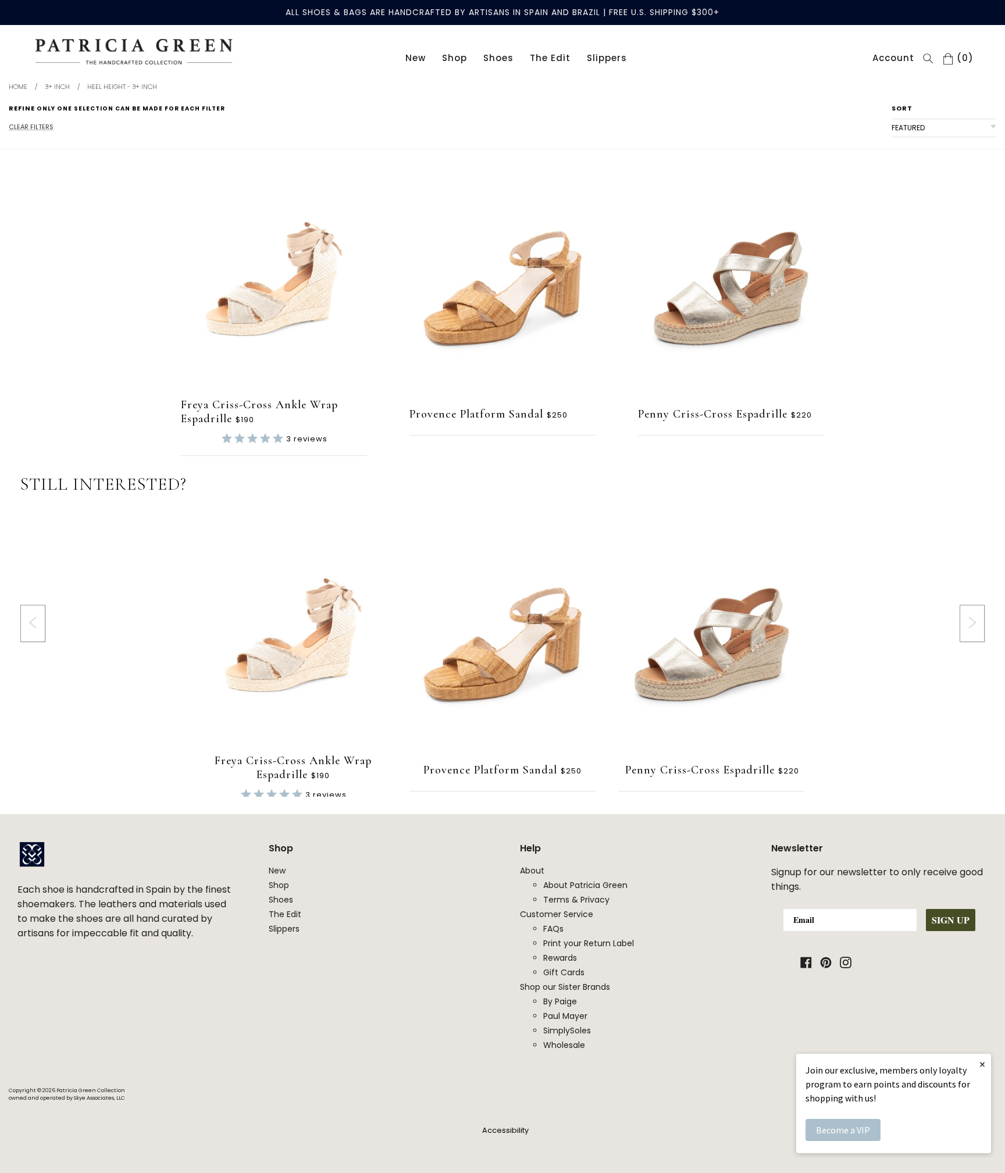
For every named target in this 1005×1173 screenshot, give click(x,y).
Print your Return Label (588, 943)
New (415, 58)
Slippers (607, 58)
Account (893, 58)
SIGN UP (951, 919)
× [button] (982, 1064)
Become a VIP (843, 1130)
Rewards (560, 958)
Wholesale (564, 1045)
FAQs (553, 929)
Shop (454, 58)
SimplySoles (567, 1030)
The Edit (550, 58)
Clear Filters (31, 126)
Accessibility (505, 1130)
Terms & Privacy (576, 899)
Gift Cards (564, 972)
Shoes (498, 58)
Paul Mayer (565, 1016)
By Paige (560, 1001)
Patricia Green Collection (90, 1090)
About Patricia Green (585, 885)
